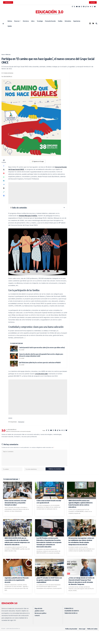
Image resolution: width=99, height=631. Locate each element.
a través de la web (41, 374)
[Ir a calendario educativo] (90, 23)
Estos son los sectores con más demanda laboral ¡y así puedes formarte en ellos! (15, 503)
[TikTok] (86, 6)
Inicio (3, 54)
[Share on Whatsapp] (4, 177)
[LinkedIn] (88, 6)
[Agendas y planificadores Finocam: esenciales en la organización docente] (17, 567)
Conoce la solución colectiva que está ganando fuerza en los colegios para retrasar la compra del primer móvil (41, 355)
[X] (74, 6)
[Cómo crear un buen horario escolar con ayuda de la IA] (49, 490)
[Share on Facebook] (4, 166)
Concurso (21, 422)
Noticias (8, 54)
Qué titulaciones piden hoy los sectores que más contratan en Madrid (40, 362)
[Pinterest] (84, 6)
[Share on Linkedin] (4, 181)
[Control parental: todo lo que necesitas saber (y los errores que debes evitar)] (14, 348)
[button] (96, 23)
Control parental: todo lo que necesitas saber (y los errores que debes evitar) (42, 347)
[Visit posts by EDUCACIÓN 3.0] (3, 430)
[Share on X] (4, 169)
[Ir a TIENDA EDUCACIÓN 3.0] (93, 23)
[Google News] (79, 6)
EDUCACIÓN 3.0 (8, 76)
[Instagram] (82, 6)
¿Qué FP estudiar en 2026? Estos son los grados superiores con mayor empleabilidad (49, 580)
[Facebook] (72, 6)
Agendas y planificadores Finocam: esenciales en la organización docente (17, 580)
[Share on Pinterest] (4, 173)
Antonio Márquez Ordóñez (28, 215)
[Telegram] (90, 6)
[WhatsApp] (92, 6)
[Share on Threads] (4, 188)
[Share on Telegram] (4, 184)
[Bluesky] (95, 6)
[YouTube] (77, 6)
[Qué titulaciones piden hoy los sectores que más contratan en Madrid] (14, 363)
